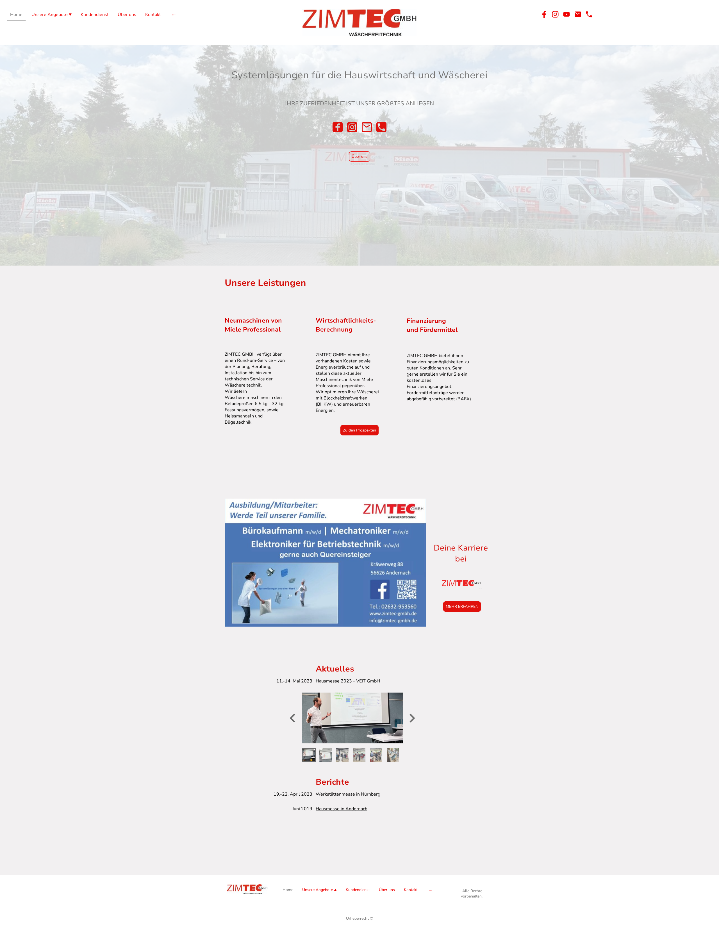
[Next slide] (411, 718)
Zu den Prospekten (359, 430)
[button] (309, 755)
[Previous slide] (293, 718)
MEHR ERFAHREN (462, 606)
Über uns (360, 156)
